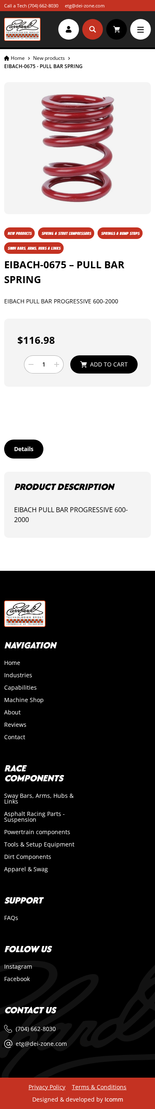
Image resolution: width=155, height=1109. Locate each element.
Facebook (17, 979)
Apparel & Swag (26, 869)
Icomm (114, 1099)
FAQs (11, 918)
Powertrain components (37, 832)
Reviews (15, 725)
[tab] (23, 449)
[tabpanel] (77, 505)
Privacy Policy (47, 1087)
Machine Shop (24, 700)
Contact (14, 737)
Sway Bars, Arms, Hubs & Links (39, 798)
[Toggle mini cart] (116, 29)
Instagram (18, 966)
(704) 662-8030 (43, 5)
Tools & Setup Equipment (39, 844)
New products (49, 58)
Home (18, 58)
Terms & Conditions (99, 1087)
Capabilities (20, 687)
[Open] (140, 29)
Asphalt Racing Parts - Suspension (34, 817)
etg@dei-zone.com (85, 5)
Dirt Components (27, 857)
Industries (18, 675)
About (12, 712)
